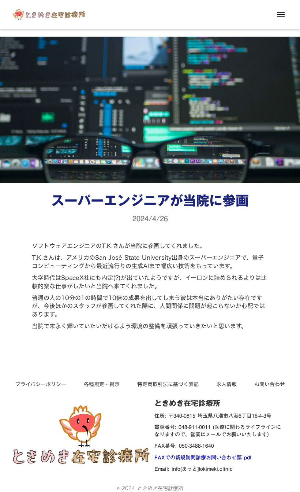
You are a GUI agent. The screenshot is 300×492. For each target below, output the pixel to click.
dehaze (281, 14)
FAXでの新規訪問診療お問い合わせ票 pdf (202, 458)
